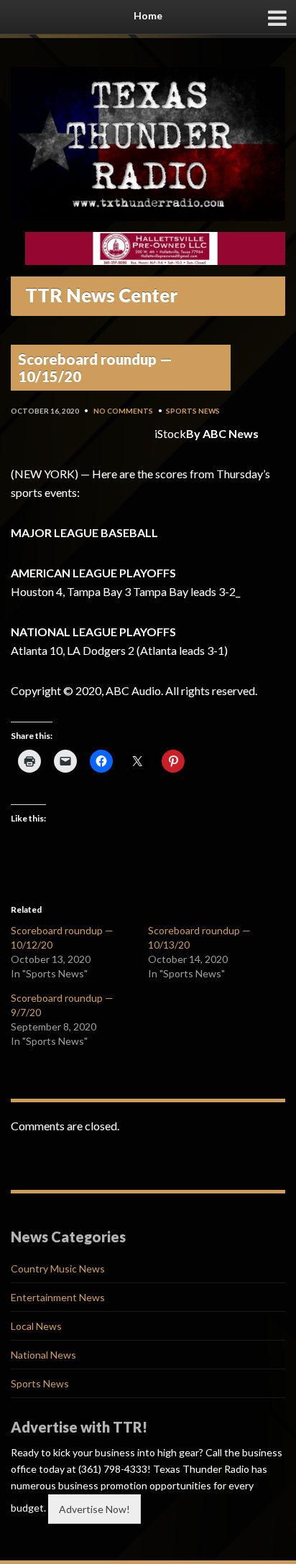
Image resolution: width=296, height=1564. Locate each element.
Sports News (193, 410)
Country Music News (58, 1268)
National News (43, 1355)
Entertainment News (58, 1297)
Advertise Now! (94, 1509)
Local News (36, 1326)
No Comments (123, 410)
